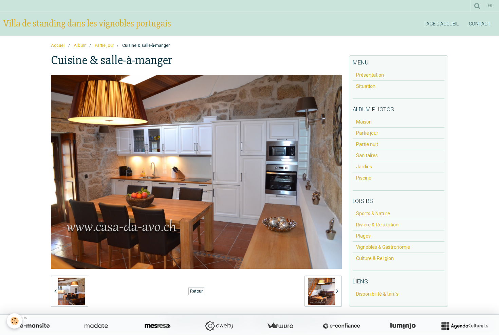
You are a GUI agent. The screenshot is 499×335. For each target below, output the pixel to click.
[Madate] (96, 326)
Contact (480, 23)
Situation (365, 86)
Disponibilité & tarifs (377, 294)
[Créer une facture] (280, 326)
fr (490, 5)
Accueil (58, 45)
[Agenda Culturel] (464, 326)
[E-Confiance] (341, 326)
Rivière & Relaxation (377, 224)
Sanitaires (367, 155)
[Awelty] (218, 326)
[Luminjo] (402, 326)
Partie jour (104, 45)
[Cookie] (14, 321)
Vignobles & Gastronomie (383, 247)
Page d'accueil (441, 23)
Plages (363, 236)
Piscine (363, 178)
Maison (364, 122)
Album (80, 45)
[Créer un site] (34, 326)
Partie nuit (367, 144)
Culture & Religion (375, 258)
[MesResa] (157, 326)
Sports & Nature (373, 213)
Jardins (364, 166)
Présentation (370, 75)
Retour (196, 291)
